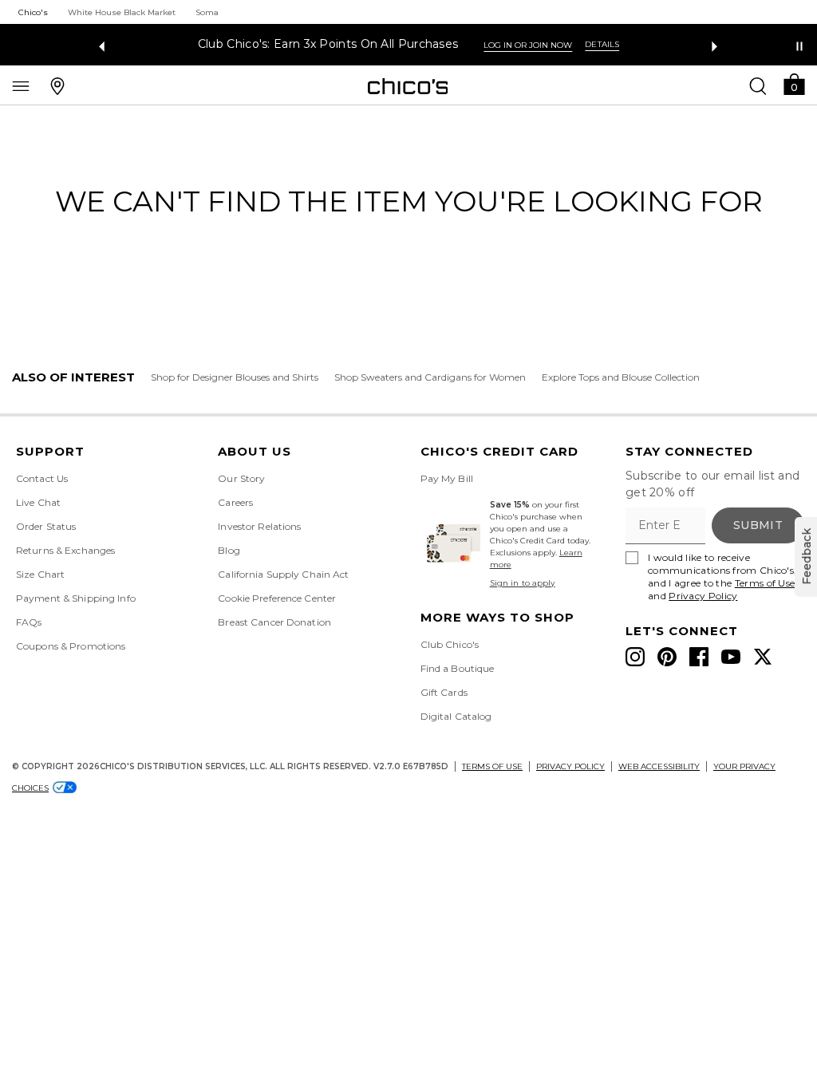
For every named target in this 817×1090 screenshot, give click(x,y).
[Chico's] (408, 86)
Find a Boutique (457, 668)
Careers (235, 502)
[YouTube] (730, 656)
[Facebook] (698, 656)
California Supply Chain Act (283, 574)
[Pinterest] (667, 656)
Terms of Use (765, 583)
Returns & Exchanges (65, 550)
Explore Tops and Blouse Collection (621, 377)
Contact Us (42, 478)
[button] (794, 83)
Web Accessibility (659, 766)
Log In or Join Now (527, 45)
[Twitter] (762, 656)
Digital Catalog (456, 716)
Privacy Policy (703, 596)
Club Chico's (449, 644)
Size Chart (40, 574)
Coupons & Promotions (70, 646)
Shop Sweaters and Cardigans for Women (430, 377)
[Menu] (20, 85)
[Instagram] (635, 656)
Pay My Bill (446, 478)
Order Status (46, 526)
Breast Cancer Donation (274, 622)
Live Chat (38, 502)
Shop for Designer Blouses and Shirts (234, 377)
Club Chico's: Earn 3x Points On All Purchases (328, 44)
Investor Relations (259, 526)
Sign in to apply (522, 583)
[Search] (758, 85)
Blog (228, 550)
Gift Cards (444, 692)
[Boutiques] (57, 85)
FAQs (28, 622)
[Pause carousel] (799, 46)
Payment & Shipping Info (76, 598)
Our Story (241, 478)
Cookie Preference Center (277, 598)
